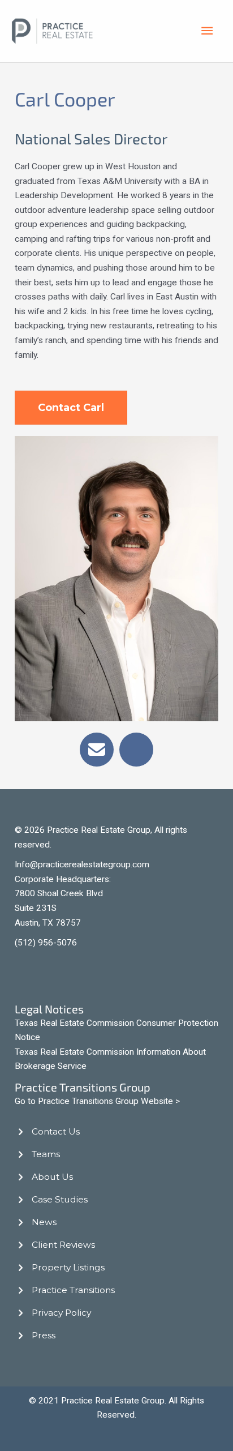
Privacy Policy (61, 1312)
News (44, 1222)
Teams (46, 1154)
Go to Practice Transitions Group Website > (97, 1101)
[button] (97, 750)
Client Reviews (63, 1244)
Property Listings (68, 1267)
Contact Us (56, 1131)
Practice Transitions (73, 1290)
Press (43, 1335)
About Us (52, 1176)
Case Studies (60, 1199)
